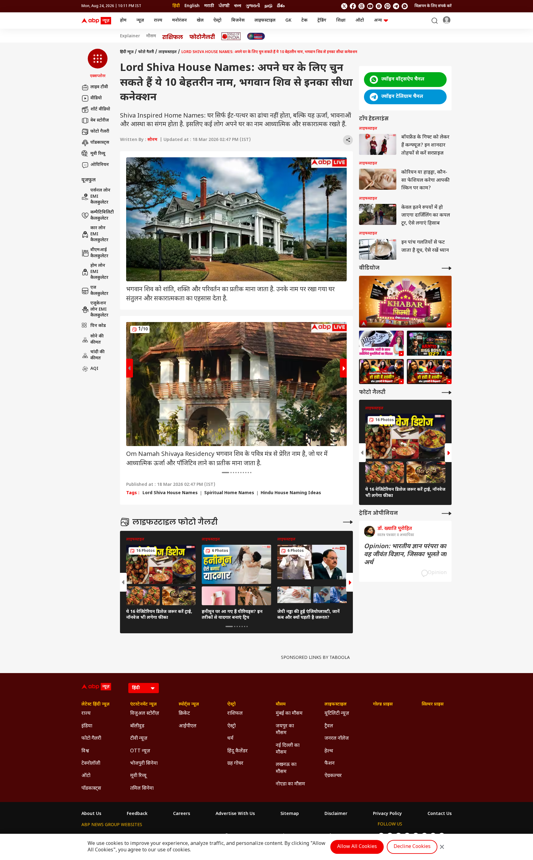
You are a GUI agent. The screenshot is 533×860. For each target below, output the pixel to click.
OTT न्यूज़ (140, 751)
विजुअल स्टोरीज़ (144, 713)
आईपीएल (187, 726)
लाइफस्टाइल (264, 20)
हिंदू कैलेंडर (237, 751)
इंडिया (86, 726)
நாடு (268, 6)
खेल (200, 20)
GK (288, 20)
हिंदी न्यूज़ (127, 52)
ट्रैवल (328, 726)
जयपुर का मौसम (285, 729)
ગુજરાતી (253, 6)
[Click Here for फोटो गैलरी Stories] (202, 36)
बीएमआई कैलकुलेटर (99, 253)
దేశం (281, 6)
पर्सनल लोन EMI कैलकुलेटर (100, 197)
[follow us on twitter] (344, 6)
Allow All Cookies (357, 847)
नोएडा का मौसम (290, 784)
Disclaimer (335, 814)
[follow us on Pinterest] (387, 6)
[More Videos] (447, 268)
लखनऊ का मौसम (286, 768)
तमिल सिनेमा (142, 788)
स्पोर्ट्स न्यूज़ (189, 704)
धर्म (230, 738)
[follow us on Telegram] (396, 6)
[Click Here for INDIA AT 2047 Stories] (256, 36)
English (192, 6)
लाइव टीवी (99, 87)
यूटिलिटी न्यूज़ (336, 713)
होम (123, 20)
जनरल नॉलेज (336, 738)
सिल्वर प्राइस (433, 704)
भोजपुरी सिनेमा (144, 763)
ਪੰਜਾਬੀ (224, 6)
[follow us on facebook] (353, 6)
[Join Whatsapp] (404, 6)
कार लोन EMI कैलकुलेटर (99, 234)
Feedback (137, 814)
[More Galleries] (348, 522)
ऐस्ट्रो (217, 20)
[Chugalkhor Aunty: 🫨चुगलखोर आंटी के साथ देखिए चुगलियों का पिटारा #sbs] (381, 343)
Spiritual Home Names (229, 493)
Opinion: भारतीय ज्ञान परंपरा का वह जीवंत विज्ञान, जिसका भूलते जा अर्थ (405, 555)
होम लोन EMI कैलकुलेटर (99, 272)
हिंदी (176, 6)
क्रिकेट (184, 713)
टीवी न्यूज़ (138, 738)
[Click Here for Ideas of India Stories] (231, 36)
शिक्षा (340, 20)
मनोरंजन (179, 20)
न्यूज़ (140, 20)
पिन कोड (98, 326)
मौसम (151, 36)
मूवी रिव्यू (97, 154)
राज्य (158, 20)
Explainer (130, 36)
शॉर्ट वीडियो (100, 109)
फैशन (329, 763)
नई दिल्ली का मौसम (288, 749)
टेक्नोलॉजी (90, 763)
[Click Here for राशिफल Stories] (172, 36)
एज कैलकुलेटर (99, 291)
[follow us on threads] (361, 6)
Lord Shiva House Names (170, 493)
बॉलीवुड (137, 726)
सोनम (152, 140)
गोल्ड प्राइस (383, 704)
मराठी (209, 6)
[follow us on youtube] (370, 6)
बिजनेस (238, 20)
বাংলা (237, 6)
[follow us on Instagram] (378, 6)
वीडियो (96, 98)
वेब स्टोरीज (99, 120)
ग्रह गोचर (235, 763)
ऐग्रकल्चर (333, 776)
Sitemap (289, 814)
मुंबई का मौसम (289, 713)
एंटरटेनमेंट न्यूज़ (143, 704)
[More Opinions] (447, 513)
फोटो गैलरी (99, 131)
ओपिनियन (99, 165)
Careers (181, 814)
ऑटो (359, 20)
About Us (91, 814)
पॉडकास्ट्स (99, 143)
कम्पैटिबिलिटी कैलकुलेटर (102, 215)
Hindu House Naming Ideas (291, 493)
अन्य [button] (378, 20)
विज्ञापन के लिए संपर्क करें (433, 6)
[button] (97, 64)
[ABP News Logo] (97, 20)
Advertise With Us (235, 814)
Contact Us (440, 814)
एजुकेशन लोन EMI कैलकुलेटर (99, 310)
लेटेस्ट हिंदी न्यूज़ (95, 704)
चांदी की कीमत (97, 355)
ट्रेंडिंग (321, 20)
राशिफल (235, 713)
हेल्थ (328, 751)
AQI (94, 369)
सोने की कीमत (97, 339)
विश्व (85, 751)
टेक (304, 20)
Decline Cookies (412, 847)
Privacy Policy (387, 814)
